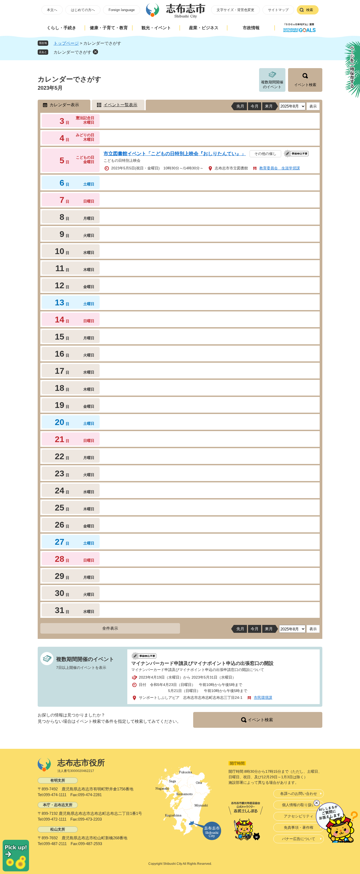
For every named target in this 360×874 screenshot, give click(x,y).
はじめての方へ (83, 10)
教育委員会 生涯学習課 (279, 168)
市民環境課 (263, 697)
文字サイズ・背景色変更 (235, 10)
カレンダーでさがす (72, 52)
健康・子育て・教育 (109, 28)
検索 (309, 10)
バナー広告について (298, 839)
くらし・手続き (61, 28)
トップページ (66, 43)
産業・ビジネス (203, 28)
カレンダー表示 (64, 105)
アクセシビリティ (298, 816)
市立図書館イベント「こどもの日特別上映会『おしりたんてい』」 (175, 153)
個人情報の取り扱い (298, 805)
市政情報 (251, 28)
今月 (255, 106)
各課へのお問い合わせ (298, 793)
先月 (240, 106)
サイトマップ (278, 10)
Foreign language (122, 10)
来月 (269, 106)
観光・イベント (156, 28)
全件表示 (110, 628)
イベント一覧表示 (120, 105)
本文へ (52, 10)
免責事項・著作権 (298, 827)
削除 (95, 51)
